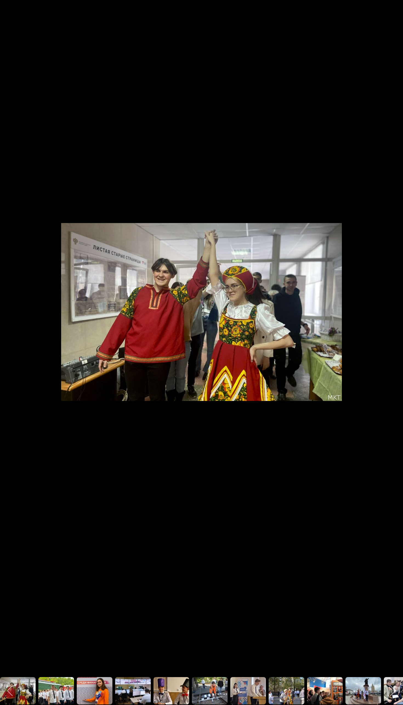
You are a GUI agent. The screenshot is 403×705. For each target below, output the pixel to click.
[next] (393, 344)
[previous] (9, 344)
